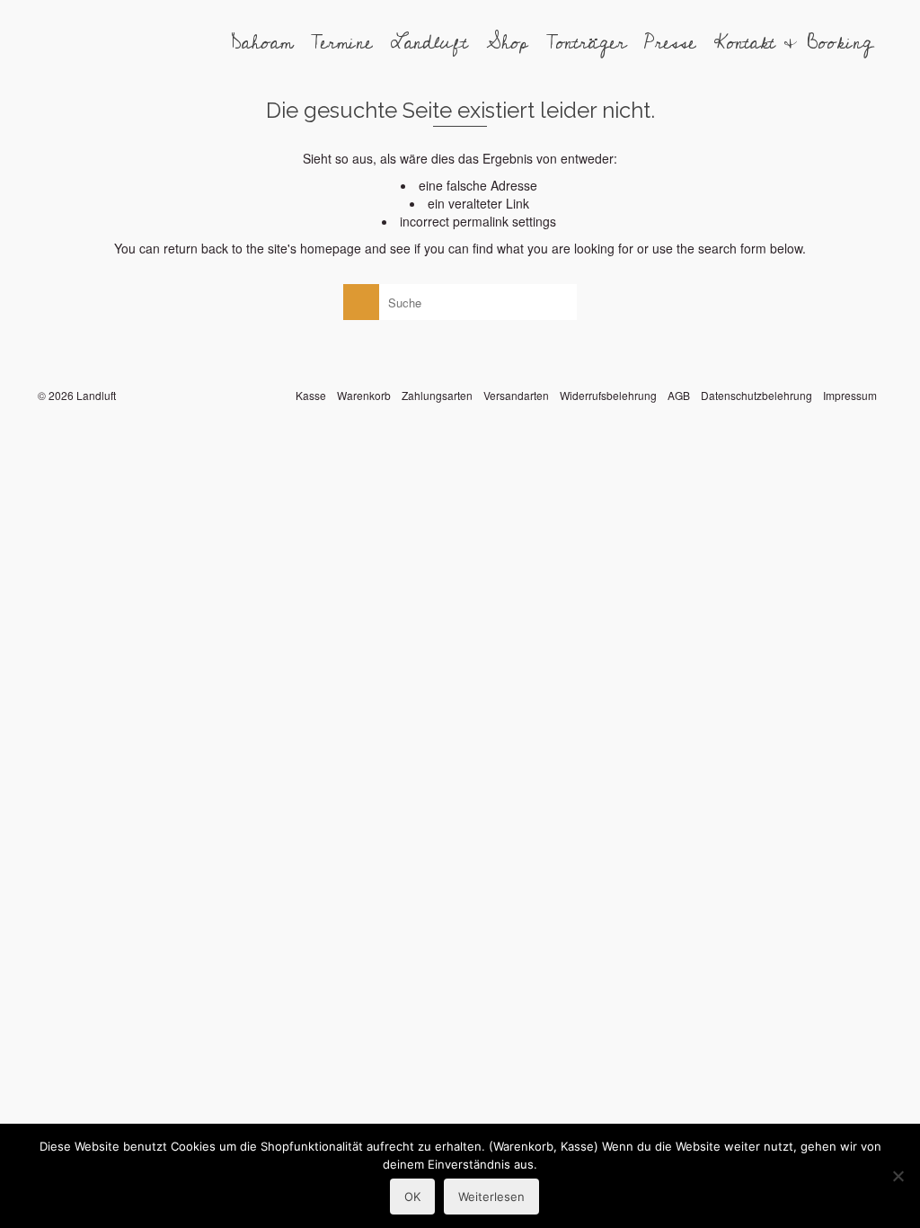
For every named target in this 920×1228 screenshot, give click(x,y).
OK (412, 1196)
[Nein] (898, 1176)
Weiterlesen (491, 1196)
